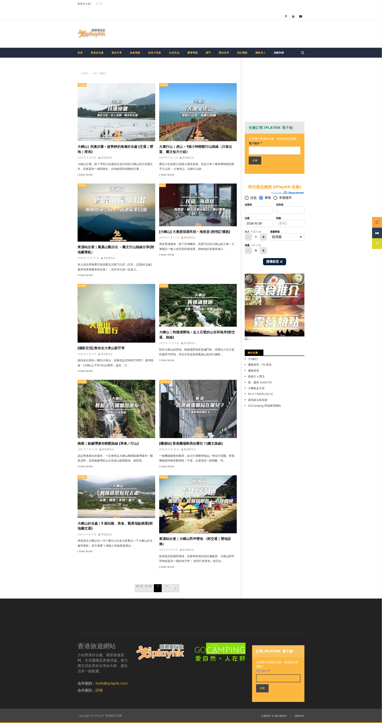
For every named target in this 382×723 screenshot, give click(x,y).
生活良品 (174, 52)
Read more (86, 175)
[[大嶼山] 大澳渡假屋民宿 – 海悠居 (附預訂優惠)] (198, 205)
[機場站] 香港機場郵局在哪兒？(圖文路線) (191, 443)
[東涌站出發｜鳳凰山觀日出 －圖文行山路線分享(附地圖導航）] (116, 213)
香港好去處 (97, 52)
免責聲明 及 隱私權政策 (274, 715)
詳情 (99, 690)
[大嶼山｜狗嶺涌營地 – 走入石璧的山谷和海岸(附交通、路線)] (198, 305)
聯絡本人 (260, 52)
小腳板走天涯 (256, 388)
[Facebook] (286, 16)
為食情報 (135, 52)
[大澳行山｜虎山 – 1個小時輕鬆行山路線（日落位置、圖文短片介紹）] (198, 112)
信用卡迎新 (154, 52)
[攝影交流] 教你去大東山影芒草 (101, 348)
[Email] (300, 16)
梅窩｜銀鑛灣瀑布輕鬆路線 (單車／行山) (108, 443)
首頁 (80, 52)
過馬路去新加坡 (257, 400)
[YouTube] (293, 16)
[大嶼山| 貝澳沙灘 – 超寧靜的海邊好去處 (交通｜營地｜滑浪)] (116, 112)
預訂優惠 (242, 52)
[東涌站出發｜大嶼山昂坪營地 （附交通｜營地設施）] (198, 504)
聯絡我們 (299, 715)
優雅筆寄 (253, 370)
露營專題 (192, 52)
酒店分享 (117, 52)
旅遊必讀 (165, 381)
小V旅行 (253, 359)
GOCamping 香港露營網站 (264, 405)
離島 (162, 185)
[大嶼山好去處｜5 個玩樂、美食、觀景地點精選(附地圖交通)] (116, 496)
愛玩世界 (224, 52)
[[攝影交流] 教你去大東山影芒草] (116, 313)
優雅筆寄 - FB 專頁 (260, 364)
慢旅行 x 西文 (256, 376)
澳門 (208, 52)
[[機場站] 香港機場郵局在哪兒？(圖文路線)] (198, 409)
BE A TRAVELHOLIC (260, 394)
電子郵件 (255, 143)
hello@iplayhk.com (112, 683)
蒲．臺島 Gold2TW (260, 382)
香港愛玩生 (107, 157)
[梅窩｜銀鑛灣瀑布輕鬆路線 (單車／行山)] (116, 409)
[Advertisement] (232, 33)
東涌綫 (82, 84)
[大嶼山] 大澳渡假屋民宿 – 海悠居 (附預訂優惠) (194, 231)
